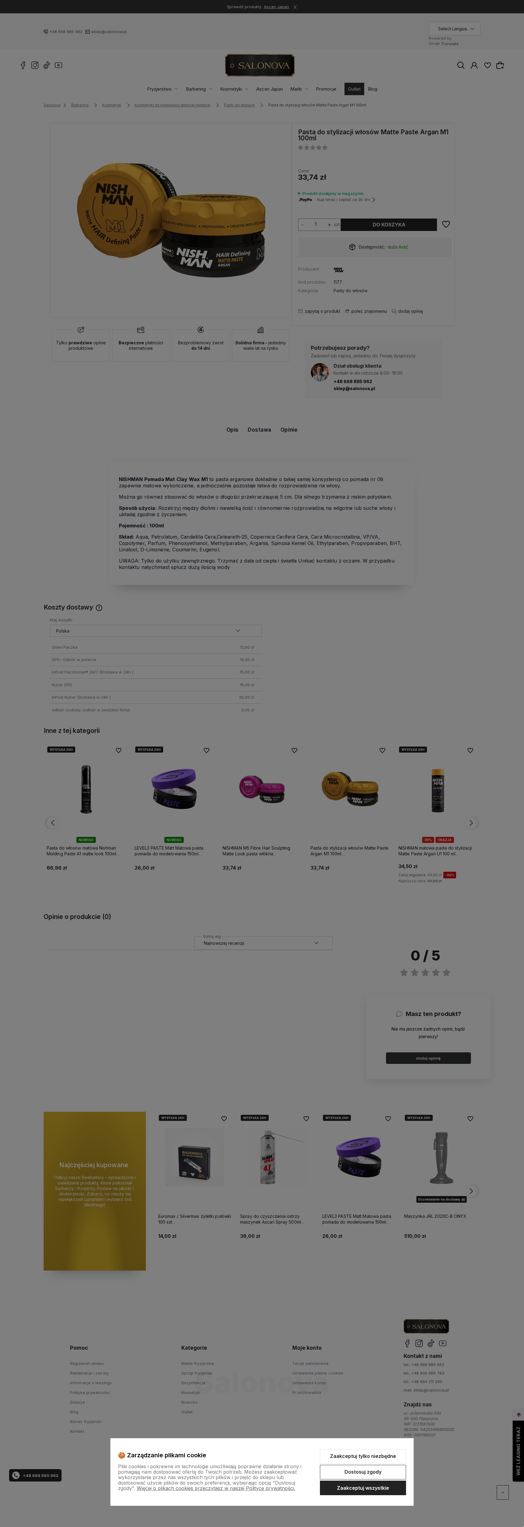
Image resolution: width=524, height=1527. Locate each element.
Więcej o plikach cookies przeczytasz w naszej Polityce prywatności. (216, 1488)
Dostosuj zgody (362, 1472)
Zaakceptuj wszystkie (363, 1488)
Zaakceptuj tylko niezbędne (363, 1456)
